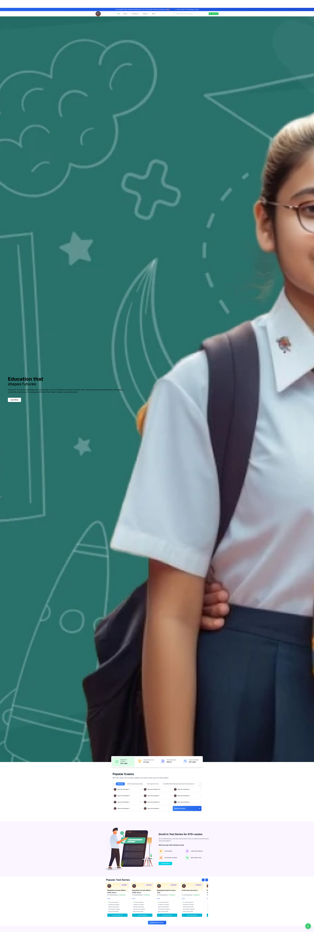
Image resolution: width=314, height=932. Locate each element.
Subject (145, 13)
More (153, 13)
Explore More (165, 863)
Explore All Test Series (157, 922)
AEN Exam (120, 784)
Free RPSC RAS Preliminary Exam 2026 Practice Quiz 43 (178, 784)
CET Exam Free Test (152, 784)
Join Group (215, 13)
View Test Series (117, 915)
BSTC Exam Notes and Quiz (135, 784)
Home (118, 13)
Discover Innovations (17, 400)
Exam (125, 13)
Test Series (134, 13)
